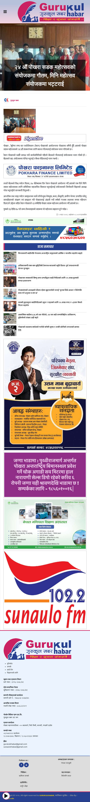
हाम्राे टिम (10, 669)
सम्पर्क (9, 666)
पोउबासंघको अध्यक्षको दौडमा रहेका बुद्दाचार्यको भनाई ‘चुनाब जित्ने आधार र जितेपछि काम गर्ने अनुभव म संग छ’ (50, 291)
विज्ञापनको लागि (12, 672)
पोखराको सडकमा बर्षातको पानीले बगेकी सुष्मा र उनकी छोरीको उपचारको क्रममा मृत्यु (48, 328)
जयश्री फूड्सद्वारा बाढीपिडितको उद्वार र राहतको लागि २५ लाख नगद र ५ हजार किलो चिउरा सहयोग (50, 304)
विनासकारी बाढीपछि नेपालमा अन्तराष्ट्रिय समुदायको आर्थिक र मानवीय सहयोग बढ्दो (50, 253)
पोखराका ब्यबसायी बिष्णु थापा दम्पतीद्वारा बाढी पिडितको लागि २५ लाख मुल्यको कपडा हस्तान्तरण (48, 279)
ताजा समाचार (46, 247)
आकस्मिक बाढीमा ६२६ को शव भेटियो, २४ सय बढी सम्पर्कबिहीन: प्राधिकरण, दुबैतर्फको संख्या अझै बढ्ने (47, 316)
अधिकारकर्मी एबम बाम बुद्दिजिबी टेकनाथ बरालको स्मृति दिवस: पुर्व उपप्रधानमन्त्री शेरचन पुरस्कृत (48, 267)
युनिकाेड (9, 663)
